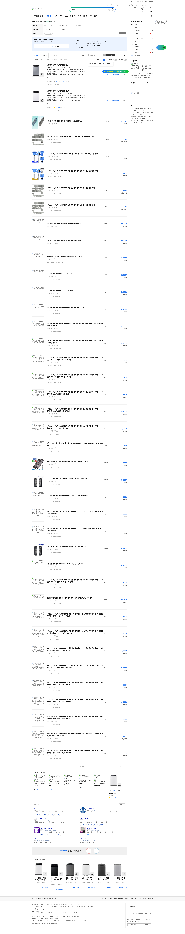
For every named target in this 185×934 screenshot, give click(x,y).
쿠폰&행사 (58, 834)
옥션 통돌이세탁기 (84, 818)
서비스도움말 (148, 913)
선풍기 (136, 44)
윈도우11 (137, 47)
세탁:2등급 (69, 68)
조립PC (112, 5)
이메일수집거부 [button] (133, 924)
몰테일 (137, 1)
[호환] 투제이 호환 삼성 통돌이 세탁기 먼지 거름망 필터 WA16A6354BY (69, 598)
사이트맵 (137, 898)
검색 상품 (54, 55)
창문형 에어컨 (138, 52)
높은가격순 (50, 59)
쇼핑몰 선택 (84, 55)
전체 (35, 55)
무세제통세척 (74, 71)
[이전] (150, 24)
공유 (152, 16)
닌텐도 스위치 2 (139, 38)
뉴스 (66, 16)
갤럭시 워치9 (138, 28)
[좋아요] (96, 851)
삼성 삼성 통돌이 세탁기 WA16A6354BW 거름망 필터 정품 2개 (67, 478)
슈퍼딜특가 (44, 814)
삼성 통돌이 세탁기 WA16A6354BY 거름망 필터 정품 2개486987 (68, 495)
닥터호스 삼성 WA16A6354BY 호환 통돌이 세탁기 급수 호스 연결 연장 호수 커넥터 (73, 154)
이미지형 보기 (119, 55)
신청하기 (121, 804)
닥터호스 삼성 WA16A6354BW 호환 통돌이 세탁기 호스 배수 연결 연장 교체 (71, 188)
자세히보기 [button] (64, 912)
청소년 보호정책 (129, 898)
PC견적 (117, 5)
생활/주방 (61, 25)
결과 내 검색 (110, 55)
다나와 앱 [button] (35, 5)
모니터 (136, 41)
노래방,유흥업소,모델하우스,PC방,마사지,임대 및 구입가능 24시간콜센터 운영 (104, 812)
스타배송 (51, 814)
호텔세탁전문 (37, 838)
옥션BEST (83, 824)
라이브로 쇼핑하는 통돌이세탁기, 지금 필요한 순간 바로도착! (53, 832)
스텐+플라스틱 (54, 71)
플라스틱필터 (66, 71)
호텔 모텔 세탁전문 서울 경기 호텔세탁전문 (89, 842)
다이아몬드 (81, 71)
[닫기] (111, 64)
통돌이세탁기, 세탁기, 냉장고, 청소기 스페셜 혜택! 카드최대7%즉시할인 (102, 832)
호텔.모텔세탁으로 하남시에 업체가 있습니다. (43, 842)
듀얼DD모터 (63, 68)
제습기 (136, 33)
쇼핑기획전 (130, 5)
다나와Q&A (93, 16)
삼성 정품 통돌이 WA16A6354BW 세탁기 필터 (62, 290)
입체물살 (71, 69)
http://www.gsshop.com (95, 830)
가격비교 (44, 55)
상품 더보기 (123, 766)
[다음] (152, 24)
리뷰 (79, 16)
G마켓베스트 (37, 814)
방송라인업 (43, 834)
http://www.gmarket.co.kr (43, 810)
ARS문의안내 (145, 924)
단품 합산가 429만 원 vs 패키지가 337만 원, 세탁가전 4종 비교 (147, 68)
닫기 (48, 77)
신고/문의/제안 (139, 913)
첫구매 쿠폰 (50, 834)
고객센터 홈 (131, 913)
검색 (122, 33)
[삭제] (109, 10)
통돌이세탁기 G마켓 (38, 808)
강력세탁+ (64, 69)
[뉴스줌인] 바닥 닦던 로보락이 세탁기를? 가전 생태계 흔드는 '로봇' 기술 (142, 109)
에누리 (132, 1)
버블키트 (82, 69)
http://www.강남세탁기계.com (44, 840)
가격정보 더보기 (120, 74)
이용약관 (110, 898)
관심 (68, 81)
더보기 (150, 5)
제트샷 (59, 69)
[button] (135, 10)
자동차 (107, 5)
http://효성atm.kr (94, 810)
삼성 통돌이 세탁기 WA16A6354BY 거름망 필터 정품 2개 (65, 564)
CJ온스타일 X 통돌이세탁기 (47, 828)
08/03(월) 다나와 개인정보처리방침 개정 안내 (47, 898)
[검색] (113, 10)
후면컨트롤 (52, 73)
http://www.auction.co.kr (89, 820)
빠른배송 (49, 33)
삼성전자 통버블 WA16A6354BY (57, 65)
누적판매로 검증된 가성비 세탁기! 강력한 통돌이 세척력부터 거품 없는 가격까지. (51, 822)
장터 (61, 16)
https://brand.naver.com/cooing (44, 820)
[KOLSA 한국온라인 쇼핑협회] (35, 928)
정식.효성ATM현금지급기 (93, 808)
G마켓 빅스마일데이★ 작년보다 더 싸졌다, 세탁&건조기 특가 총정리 (142, 121)
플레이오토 (144, 1)
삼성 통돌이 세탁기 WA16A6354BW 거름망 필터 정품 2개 (65, 307)
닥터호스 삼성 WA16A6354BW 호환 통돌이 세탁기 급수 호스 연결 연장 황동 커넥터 (73, 171)
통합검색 (49, 16)
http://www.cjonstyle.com (50, 830)
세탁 (54, 68)
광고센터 (143, 898)
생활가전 (46, 25)
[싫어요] (88, 851)
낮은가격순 (42, 59)
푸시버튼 (59, 73)
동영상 (85, 16)
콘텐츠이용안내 (73, 912)
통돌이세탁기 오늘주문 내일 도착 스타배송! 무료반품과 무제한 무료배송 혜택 (97, 822)
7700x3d (138, 36)
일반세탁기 (49, 68)
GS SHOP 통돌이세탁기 (93, 828)
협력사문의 (150, 898)
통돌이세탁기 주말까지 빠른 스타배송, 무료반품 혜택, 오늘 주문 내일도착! (50, 812)
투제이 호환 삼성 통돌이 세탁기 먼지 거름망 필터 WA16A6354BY (67, 461)
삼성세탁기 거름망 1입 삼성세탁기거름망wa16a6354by (64, 121)
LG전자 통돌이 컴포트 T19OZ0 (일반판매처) (56, 879)
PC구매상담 (123, 5)
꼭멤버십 (57, 814)
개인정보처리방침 (118, 898)
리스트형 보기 (117, 55)
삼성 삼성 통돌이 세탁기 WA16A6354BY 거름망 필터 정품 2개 (66, 547)
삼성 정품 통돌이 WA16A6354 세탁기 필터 (60, 273)
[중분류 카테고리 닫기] (49, 25)
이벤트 (142, 5)
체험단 (145, 5)
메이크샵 (151, 1)
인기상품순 (35, 59)
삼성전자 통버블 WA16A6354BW (58, 91)
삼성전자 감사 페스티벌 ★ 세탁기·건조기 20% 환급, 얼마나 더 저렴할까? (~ (142, 117)
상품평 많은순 (63, 59)
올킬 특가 (90, 824)
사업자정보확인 (90, 906)
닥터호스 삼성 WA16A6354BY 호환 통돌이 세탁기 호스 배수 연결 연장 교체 (70, 137)
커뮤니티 (137, 5)
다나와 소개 (103, 898)
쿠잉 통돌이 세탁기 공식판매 (40, 818)
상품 (56, 16)
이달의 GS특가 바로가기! (93, 834)
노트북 (136, 49)
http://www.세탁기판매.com (89, 840)
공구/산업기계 (78, 25)
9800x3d (138, 30)
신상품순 (56, 59)
